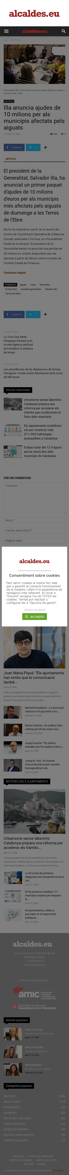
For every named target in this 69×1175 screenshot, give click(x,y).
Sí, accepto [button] (34, 616)
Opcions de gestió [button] (34, 609)
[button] (6, 31)
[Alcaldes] (34, 13)
